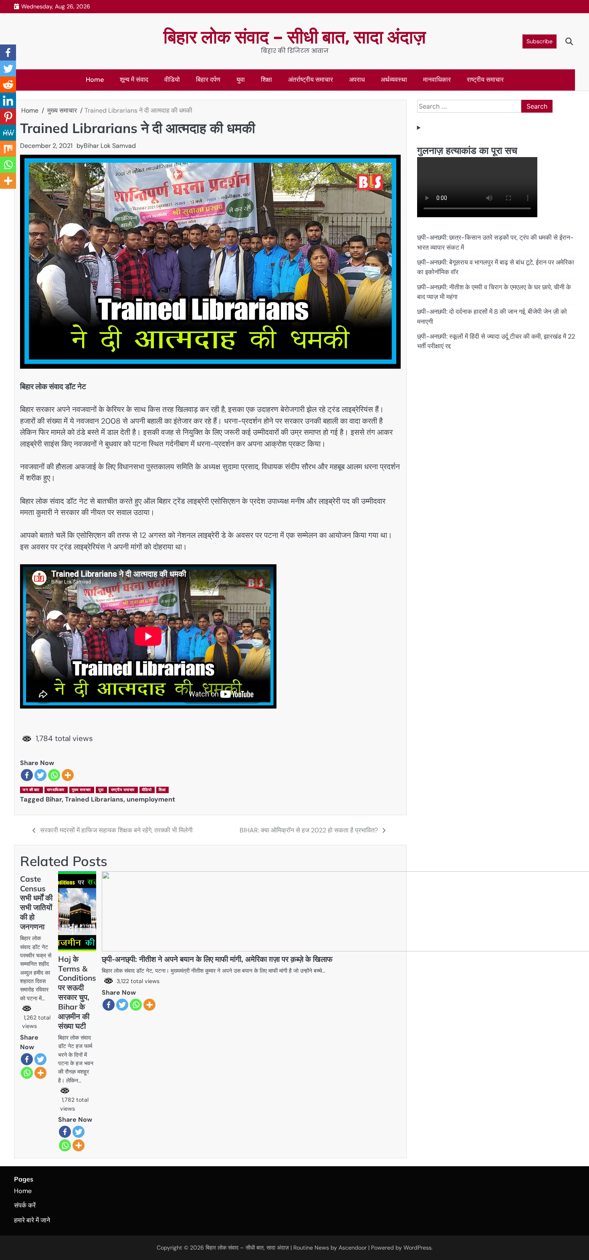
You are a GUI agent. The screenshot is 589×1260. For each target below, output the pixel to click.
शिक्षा (266, 79)
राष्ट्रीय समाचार (485, 79)
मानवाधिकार (437, 79)
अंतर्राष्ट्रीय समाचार (310, 79)
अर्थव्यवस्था (394, 79)
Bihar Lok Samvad (110, 145)
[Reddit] (8, 85)
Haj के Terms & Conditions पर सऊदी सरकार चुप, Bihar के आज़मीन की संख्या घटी (77, 992)
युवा (240, 79)
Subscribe (539, 41)
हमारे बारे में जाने (32, 1220)
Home (95, 79)
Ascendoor (353, 1247)
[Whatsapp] (54, 775)
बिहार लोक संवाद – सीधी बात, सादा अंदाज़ (294, 37)
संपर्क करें (25, 1205)
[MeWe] (8, 133)
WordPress (417, 1247)
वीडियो (172, 79)
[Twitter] (40, 775)
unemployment (151, 799)
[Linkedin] (8, 101)
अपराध (357, 79)
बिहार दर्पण (208, 79)
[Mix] (8, 149)
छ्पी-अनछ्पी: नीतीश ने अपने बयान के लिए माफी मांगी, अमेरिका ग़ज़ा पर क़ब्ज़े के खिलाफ (217, 959)
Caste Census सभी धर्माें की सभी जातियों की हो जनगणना (36, 903)
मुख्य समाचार (81, 789)
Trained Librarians (94, 799)
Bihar (54, 799)
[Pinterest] (8, 117)
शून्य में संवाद (134, 79)
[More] (68, 775)
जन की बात (31, 789)
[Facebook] (27, 775)
